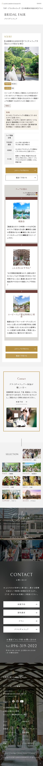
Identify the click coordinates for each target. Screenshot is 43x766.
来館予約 (19, 402)
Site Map (13, 753)
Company (32, 753)
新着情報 (25, 732)
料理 (5, 743)
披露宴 (5, 729)
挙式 (5, 725)
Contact (6, 753)
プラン (24, 725)
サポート (6, 740)
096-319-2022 (24, 646)
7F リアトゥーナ (11, 732)
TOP (5, 721)
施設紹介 (25, 721)
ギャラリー (25, 740)
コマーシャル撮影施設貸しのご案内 (15, 714)
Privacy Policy (22, 753)
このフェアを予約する (21, 170)
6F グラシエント (11, 736)
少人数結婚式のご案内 (11, 707)
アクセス (25, 736)
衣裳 (5, 747)
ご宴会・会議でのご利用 (11, 711)
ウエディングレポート (29, 729)
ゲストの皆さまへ (28, 743)
